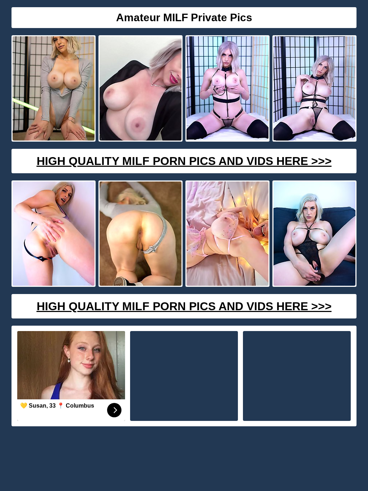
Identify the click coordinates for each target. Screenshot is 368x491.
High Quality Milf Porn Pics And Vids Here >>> (184, 161)
